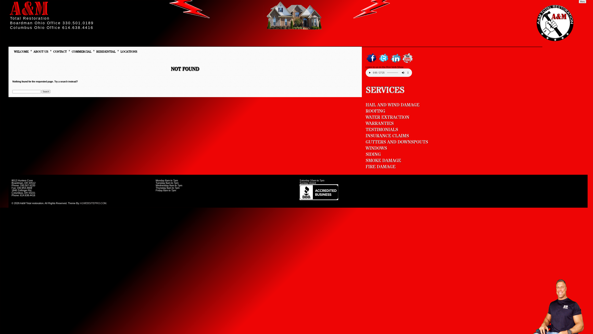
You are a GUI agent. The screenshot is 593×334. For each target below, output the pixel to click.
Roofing (375, 111)
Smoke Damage (383, 161)
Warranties (380, 123)
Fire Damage (380, 167)
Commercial (81, 51)
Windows (376, 148)
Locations (128, 51)
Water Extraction (387, 117)
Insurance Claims (387, 136)
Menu (582, 1)
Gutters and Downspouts (397, 142)
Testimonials (382, 130)
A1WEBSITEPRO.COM (93, 203)
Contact (60, 51)
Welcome (21, 51)
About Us (41, 51)
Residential (106, 51)
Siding (373, 154)
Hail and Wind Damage (392, 105)
